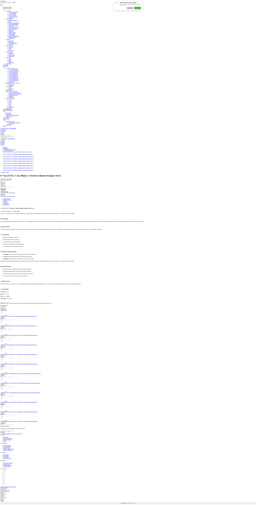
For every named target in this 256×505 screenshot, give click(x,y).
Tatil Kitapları (9, 90)
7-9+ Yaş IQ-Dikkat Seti (14, 79)
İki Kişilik (11, 54)
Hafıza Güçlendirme (13, 28)
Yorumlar (5, 201)
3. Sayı (10, 102)
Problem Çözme (12, 33)
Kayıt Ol (2, 133)
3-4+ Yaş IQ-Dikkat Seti (14, 70)
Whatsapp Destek (4, 486)
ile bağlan (3, 141)
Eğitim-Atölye (6, 117)
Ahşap (10, 58)
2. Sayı (10, 101)
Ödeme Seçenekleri (7, 199)
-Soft (122, 503)
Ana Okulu (11, 46)
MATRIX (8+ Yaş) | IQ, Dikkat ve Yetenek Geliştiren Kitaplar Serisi (23, 364)
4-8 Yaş (10, 87)
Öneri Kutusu (6, 204)
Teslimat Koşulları (7, 445)
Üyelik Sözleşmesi (7, 446)
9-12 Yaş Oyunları (12, 15)
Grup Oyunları (12, 55)
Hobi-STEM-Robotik (7, 109)
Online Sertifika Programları (14, 122)
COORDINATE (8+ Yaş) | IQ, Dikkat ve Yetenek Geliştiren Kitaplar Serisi (25, 373)
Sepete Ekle (3, 188)
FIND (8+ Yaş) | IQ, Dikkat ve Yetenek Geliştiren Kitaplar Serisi (22, 325)
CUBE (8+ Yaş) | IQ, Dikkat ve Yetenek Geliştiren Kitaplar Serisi (23, 316)
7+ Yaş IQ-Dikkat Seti (13, 75)
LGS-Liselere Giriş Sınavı (14, 92)
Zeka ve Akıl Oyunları (8, 463)
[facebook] (4, 475)
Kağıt (10, 60)
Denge (10, 21)
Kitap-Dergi (5, 64)
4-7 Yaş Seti (11, 84)
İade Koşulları (6, 203)
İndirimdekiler (6, 456)
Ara (14, 2)
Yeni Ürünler (6, 454)
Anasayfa (5, 147)
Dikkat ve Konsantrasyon (14, 22)
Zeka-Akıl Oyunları (7, 7)
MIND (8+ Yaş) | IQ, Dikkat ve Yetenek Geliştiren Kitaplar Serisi (23, 344)
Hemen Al (3, 190)
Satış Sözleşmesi (6, 447)
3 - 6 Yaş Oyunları (12, 13)
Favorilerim (3, 129)
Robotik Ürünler (6, 464)
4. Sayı (10, 103)
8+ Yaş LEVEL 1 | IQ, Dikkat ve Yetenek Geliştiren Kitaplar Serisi (23, 402)
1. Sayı (10, 99)
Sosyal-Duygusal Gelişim (14, 36)
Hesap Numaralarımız (7, 438)
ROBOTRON (12, 42)
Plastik (10, 61)
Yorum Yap (3, 182)
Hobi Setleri (8, 113)
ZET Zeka (11, 40)
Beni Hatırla (5, 138)
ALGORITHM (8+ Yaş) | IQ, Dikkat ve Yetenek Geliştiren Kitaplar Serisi (24, 392)
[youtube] (4, 481)
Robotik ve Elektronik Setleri (12, 115)
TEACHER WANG (13, 43)
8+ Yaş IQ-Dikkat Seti (13, 77)
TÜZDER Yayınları (5, 172)
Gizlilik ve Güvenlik (7, 450)
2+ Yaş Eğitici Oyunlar (13, 12)
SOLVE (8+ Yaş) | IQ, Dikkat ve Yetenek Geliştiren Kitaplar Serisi (23, 335)
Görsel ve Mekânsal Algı (14, 27)
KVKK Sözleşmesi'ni (6, 433)
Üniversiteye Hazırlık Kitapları (15, 93)
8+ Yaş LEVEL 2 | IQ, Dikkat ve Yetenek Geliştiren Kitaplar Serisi (23, 411)
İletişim (4, 440)
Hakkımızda (5, 437)
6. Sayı (10, 105)
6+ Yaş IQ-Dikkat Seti (13, 74)
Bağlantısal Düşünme (13, 20)
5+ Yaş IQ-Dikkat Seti (13, 73)
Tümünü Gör (11, 18)
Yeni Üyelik (5, 457)
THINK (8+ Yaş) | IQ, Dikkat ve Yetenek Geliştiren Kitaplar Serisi (23, 354)
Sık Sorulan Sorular (7, 458)
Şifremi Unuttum (11, 138)
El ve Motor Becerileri (13, 25)
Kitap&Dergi (6, 148)
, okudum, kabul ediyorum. (12, 433)
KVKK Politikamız (7, 439)
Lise (9, 49)
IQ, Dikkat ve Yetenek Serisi (9, 149)
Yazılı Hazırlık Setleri (13, 95)
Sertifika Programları (7, 465)
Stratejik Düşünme (12, 37)
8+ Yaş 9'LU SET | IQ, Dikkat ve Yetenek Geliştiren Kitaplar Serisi (23, 421)
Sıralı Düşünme (12, 34)
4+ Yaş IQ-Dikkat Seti (13, 72)
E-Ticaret (124, 503)
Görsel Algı (11, 26)
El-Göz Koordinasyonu (13, 24)
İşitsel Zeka (11, 31)
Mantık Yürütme (12, 32)
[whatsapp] (4, 484)
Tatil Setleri (11, 96)
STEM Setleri (9, 114)
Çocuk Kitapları (6, 466)
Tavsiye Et (3, 194)
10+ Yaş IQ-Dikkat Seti (13, 80)
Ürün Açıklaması (6, 198)
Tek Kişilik (11, 52)
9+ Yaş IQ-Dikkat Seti (13, 78)
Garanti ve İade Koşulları (8, 449)
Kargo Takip (3, 130)
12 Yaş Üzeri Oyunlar (13, 16)
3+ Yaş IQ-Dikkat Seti (13, 69)
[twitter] (4, 478)
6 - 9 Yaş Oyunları (12, 14)
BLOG (4, 126)
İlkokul (10, 48)
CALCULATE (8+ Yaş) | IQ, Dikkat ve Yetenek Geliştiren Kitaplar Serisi (24, 383)
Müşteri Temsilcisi (12, 486)
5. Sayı (10, 104)
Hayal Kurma (11, 30)
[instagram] (4, 472)
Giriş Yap (2, 132)
